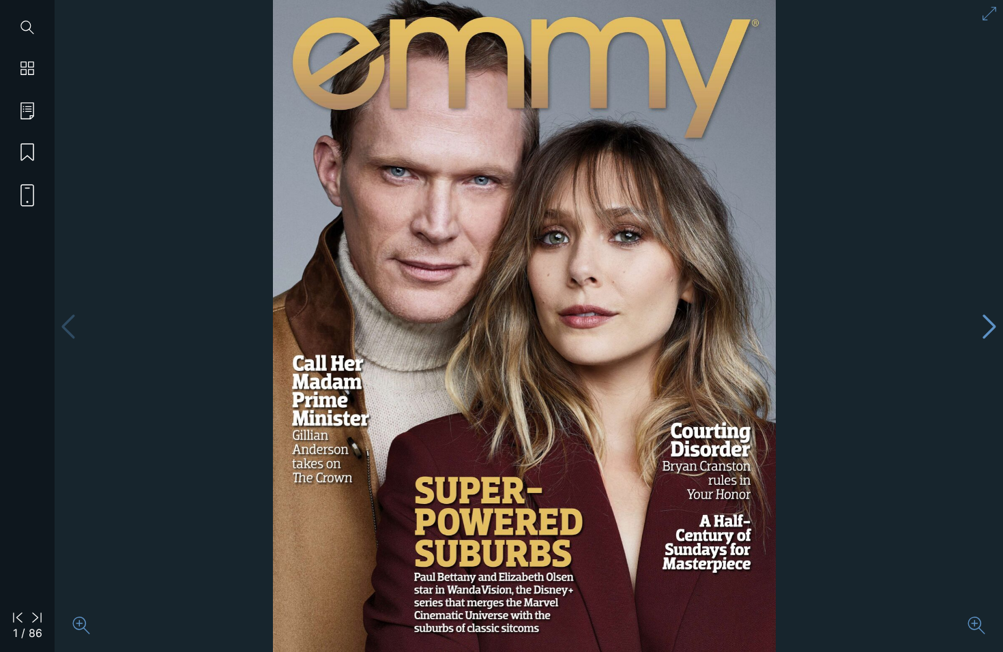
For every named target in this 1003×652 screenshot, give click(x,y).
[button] (990, 326)
